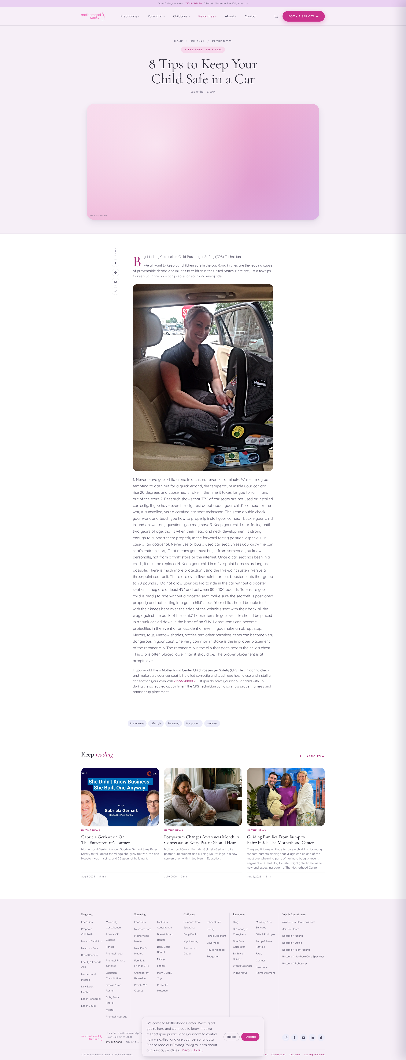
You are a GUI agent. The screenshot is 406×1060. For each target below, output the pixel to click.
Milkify (110, 1009)
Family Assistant (216, 935)
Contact (250, 16)
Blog (235, 922)
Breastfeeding (89, 955)
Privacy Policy (192, 1050)
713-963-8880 (193, 3)
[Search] (276, 16)
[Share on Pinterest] (115, 272)
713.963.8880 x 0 (186, 681)
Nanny (210, 929)
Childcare (180, 16)
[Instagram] (285, 1037)
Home (178, 41)
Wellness (212, 723)
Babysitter (213, 956)
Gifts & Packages (265, 934)
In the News (222, 41)
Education (87, 922)
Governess (213, 942)
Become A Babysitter (294, 963)
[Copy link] (115, 291)
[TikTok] (321, 1037)
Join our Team (290, 929)
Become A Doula (292, 942)
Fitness (110, 946)
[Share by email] (115, 282)
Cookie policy (279, 1054)
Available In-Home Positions (298, 922)
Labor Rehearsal (91, 998)
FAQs (259, 953)
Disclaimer (295, 1054)
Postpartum (193, 723)
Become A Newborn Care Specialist (303, 956)
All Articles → (312, 756)
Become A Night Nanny (296, 949)
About (229, 16)
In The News (240, 972)
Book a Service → (303, 16)
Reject (231, 1037)
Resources (206, 16)
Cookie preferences (314, 1054)
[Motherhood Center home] (93, 16)
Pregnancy (129, 16)
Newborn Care (89, 948)
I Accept (250, 1037)
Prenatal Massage (116, 1016)
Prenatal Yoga (114, 953)
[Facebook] (294, 1037)
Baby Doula (190, 934)
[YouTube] (303, 1037)
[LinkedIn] (312, 1037)
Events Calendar (242, 965)
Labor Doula (88, 1005)
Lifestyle (156, 723)
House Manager (216, 949)
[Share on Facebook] (115, 263)
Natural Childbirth (91, 941)
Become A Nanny (292, 935)
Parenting (155, 16)
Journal (197, 41)
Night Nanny (191, 941)
